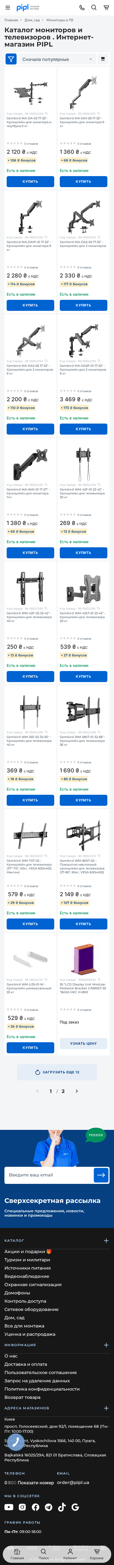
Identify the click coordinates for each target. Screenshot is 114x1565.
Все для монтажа (24, 1326)
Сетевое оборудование (31, 1309)
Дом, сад (32, 20)
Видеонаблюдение (26, 1276)
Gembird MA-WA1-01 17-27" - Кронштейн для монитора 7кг (28, 493)
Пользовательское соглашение (40, 1372)
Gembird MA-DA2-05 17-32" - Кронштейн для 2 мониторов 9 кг (30, 369)
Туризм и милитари (27, 1259)
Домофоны (17, 1292)
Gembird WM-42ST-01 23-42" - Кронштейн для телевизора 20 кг (82, 617)
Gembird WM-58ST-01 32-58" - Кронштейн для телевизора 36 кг (82, 741)
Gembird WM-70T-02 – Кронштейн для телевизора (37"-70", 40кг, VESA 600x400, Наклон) (29, 866)
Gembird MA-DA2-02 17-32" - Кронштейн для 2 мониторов (83, 244)
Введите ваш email (31, 1175)
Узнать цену (83, 1043)
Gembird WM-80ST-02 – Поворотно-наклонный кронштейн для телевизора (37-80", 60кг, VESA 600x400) (82, 866)
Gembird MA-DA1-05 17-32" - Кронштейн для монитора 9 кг (82, 122)
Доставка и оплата (25, 1364)
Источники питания (27, 1268)
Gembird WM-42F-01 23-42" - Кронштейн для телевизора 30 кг (82, 493)
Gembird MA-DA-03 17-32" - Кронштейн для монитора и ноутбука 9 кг (29, 122)
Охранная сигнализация (33, 1284)
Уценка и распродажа (29, 1334)
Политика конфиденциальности (42, 1389)
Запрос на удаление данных (37, 1380)
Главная (11, 20)
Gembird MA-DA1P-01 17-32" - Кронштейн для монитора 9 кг (29, 246)
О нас (10, 1356)
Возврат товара (22, 1397)
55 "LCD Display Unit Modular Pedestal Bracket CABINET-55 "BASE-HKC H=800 (83, 988)
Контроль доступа (25, 1301)
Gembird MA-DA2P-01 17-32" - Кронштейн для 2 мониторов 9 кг (83, 369)
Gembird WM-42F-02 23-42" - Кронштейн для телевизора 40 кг (29, 617)
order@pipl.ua (73, 1482)
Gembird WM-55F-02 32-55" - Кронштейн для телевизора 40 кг (29, 741)
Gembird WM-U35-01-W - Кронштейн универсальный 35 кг (29, 988)
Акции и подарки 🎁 (28, 1251)
